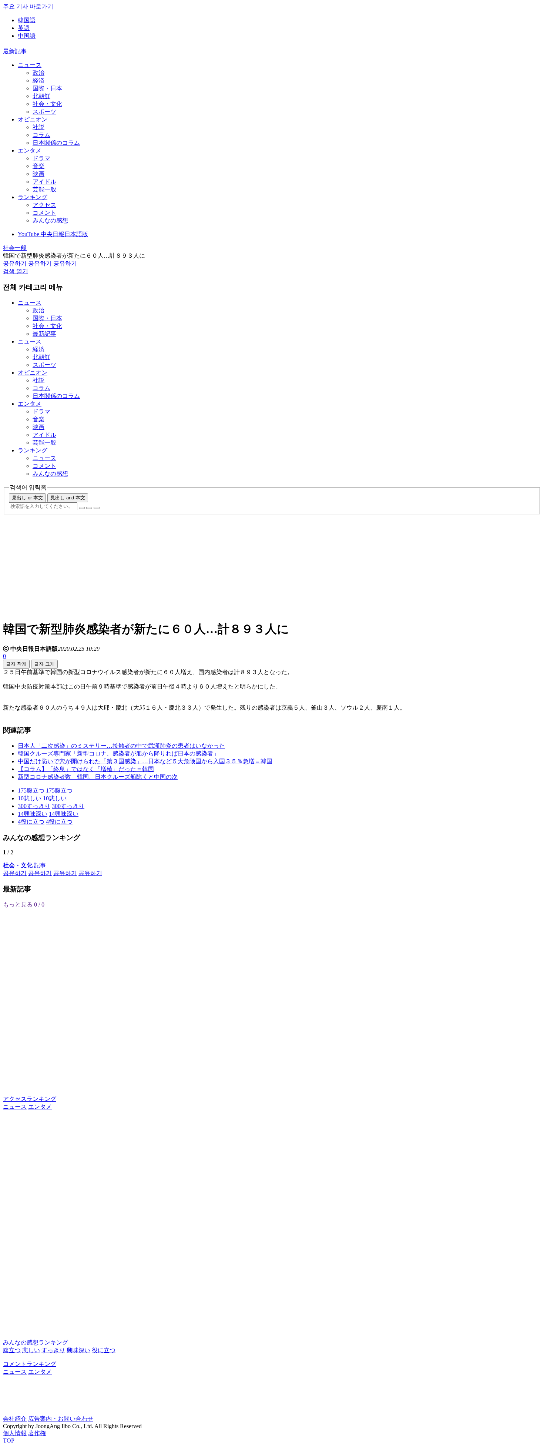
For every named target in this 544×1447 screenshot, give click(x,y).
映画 (38, 174)
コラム (41, 135)
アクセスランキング (29, 1099)
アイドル (44, 181)
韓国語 (27, 20)
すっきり (53, 1350)
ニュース (29, 65)
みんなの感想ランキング (35, 1342)
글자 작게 (16, 664)
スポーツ (44, 111)
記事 (24, 865)
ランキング (32, 197)
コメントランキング (29, 1364)
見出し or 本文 (27, 497)
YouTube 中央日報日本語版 (53, 234)
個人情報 (15, 1433)
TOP (8, 1440)
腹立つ (12, 1350)
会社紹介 (15, 1419)
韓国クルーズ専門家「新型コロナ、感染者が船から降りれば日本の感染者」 (118, 753)
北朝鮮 (41, 96)
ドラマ (41, 158)
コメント (44, 213)
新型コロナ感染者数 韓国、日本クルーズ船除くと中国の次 (98, 777)
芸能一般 (44, 189)
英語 (24, 28)
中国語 (27, 36)
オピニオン (32, 119)
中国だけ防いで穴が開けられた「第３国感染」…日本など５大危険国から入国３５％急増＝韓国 (145, 761)
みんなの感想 (50, 220)
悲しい (31, 1350)
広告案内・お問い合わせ (60, 1419)
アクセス (44, 205)
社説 (38, 127)
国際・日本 (47, 88)
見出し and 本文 (67, 497)
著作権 (37, 1433)
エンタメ (29, 150)
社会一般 (15, 248)
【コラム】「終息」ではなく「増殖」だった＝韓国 (86, 769)
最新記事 (15, 51)
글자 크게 (44, 664)
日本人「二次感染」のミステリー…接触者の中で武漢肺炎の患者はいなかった (121, 746)
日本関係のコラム (56, 143)
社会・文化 (47, 104)
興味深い (78, 1350)
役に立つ (103, 1350)
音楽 (38, 166)
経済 (38, 80)
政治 (38, 73)
